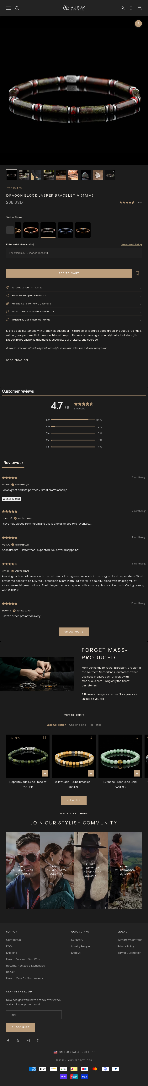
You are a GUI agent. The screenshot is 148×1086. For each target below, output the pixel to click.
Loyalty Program (81, 946)
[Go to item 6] (73, 174)
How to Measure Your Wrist (23, 959)
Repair (10, 972)
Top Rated (95, 724)
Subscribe (20, 1027)
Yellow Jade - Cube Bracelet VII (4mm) (74, 782)
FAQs (9, 946)
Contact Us (13, 940)
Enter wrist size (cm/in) (20, 244)
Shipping (11, 953)
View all (74, 800)
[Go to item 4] (48, 174)
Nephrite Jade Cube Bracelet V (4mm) (27, 782)
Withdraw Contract (130, 940)
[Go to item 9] (110, 174)
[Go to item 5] (61, 174)
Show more (74, 631)
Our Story (77, 940)
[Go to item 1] (11, 174)
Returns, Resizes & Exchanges (25, 965)
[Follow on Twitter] (18, 1041)
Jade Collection (56, 724)
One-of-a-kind (77, 724)
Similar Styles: (14, 217)
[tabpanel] (74, 555)
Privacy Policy (126, 946)
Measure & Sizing (131, 244)
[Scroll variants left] (10, 230)
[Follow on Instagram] (28, 1041)
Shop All (76, 953)
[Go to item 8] (97, 174)
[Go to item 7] (85, 174)
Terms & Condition (129, 953)
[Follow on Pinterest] (38, 1041)
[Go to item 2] (23, 174)
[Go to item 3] (36, 174)
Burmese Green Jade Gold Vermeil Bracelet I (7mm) (120, 782)
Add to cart (69, 273)
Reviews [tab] (13, 462)
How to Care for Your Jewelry (24, 978)
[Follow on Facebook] (8, 1041)
